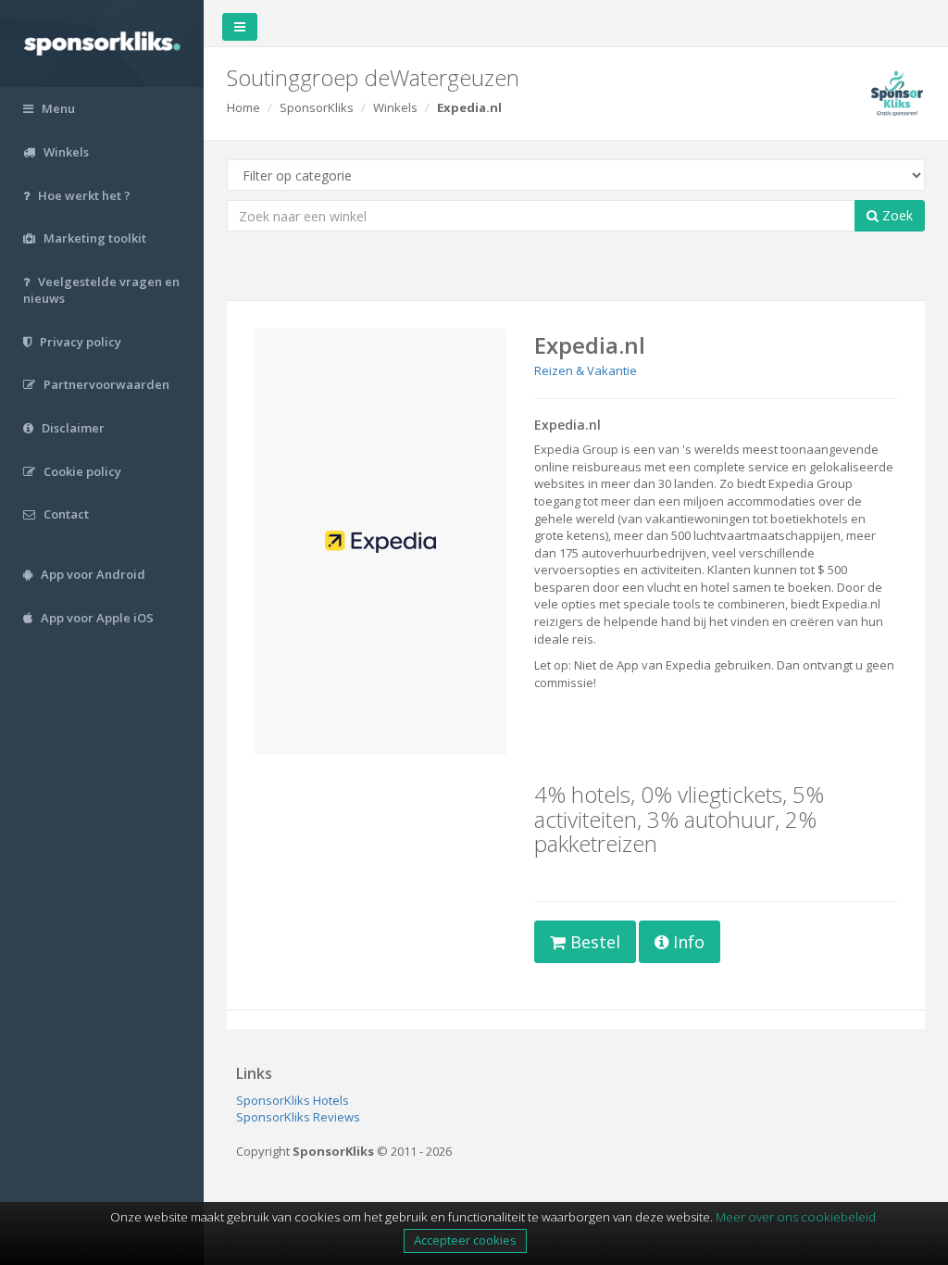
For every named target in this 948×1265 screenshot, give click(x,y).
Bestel (593, 942)
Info (686, 942)
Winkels (395, 107)
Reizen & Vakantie (585, 370)
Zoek (896, 215)
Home (243, 107)
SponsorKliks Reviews (298, 1116)
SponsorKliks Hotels (292, 1100)
